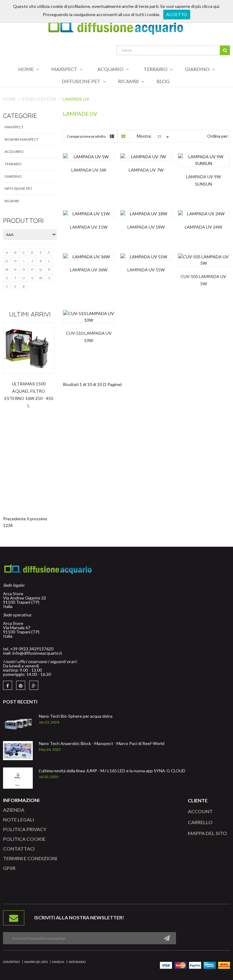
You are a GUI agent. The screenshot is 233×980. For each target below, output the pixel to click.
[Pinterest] (20, 685)
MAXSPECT (14, 127)
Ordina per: (218, 136)
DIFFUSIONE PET (18, 188)
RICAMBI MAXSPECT (22, 139)
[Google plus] (33, 685)
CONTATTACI (19, 848)
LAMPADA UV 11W (88, 227)
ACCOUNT (200, 811)
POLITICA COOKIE (24, 839)
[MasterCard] (180, 964)
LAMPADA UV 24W (203, 227)
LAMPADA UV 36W (88, 269)
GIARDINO (13, 176)
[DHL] (224, 964)
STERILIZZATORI (39, 99)
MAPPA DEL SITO (207, 833)
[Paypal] (195, 964)
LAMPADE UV (75, 99)
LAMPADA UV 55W (146, 269)
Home (9, 99)
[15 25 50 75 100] (162, 136)
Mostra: (144, 136)
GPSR (9, 868)
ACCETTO (176, 14)
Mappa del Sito (36, 962)
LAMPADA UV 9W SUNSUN (203, 180)
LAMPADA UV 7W (146, 170)
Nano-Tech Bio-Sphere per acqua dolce (76, 716)
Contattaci (11, 962)
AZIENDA (13, 810)
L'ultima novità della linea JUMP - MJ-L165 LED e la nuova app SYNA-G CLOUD (112, 770)
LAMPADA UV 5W (88, 170)
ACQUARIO (14, 151)
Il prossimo (37, 518)
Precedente (14, 518)
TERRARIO (13, 164)
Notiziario (77, 962)
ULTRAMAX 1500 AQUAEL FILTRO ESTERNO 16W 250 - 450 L (29, 394)
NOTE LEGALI (18, 819)
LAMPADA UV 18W (146, 227)
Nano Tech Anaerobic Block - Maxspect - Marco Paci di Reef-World (101, 743)
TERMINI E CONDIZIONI (30, 858)
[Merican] (210, 964)
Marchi (58, 962)
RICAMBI (12, 201)
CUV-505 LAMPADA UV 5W (203, 280)
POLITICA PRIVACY (24, 829)
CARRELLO (200, 822)
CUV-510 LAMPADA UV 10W (89, 337)
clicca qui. (211, 6)
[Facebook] (7, 685)
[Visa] (166, 964)
